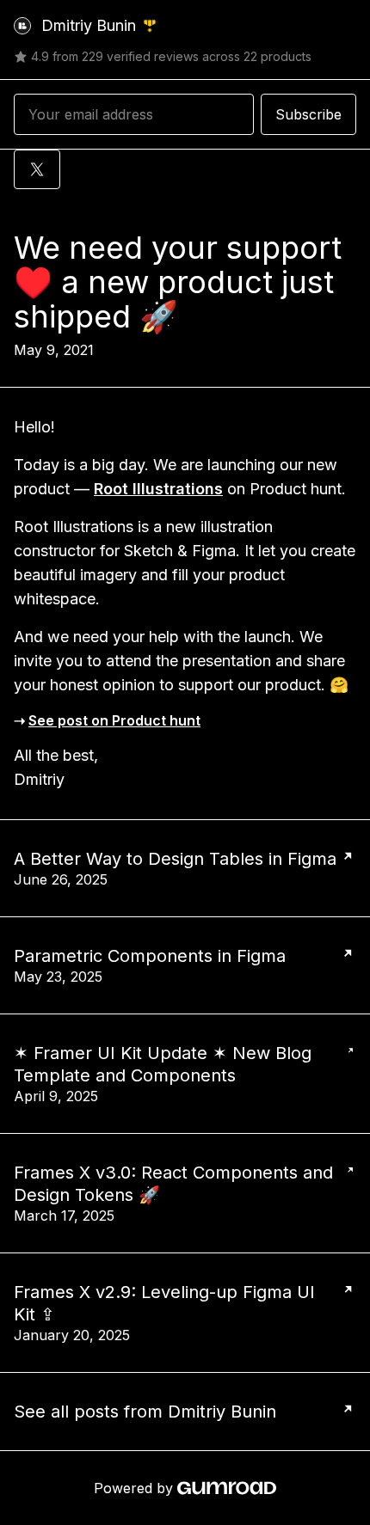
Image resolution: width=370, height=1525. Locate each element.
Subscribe (308, 114)
